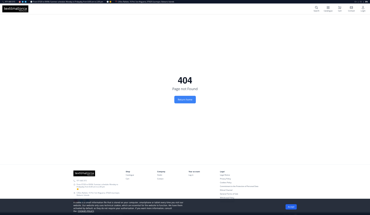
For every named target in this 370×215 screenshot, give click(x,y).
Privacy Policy (225, 178)
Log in (191, 175)
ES (361, 1)
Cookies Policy (225, 182)
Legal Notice (225, 175)
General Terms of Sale (229, 194)
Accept (291, 206)
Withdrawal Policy (227, 197)
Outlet (159, 175)
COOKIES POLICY (86, 211)
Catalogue (130, 175)
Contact (160, 178)
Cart (127, 178)
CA (355, 1)
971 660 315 (8, 2)
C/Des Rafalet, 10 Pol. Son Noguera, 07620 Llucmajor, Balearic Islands (144, 2)
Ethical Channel (226, 190)
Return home (185, 99)
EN (366, 1)
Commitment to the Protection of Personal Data (239, 186)
